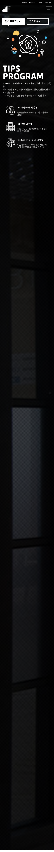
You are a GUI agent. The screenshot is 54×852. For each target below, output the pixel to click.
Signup (48, 2)
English (32, 2)
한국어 (24, 2)
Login (40, 2)
